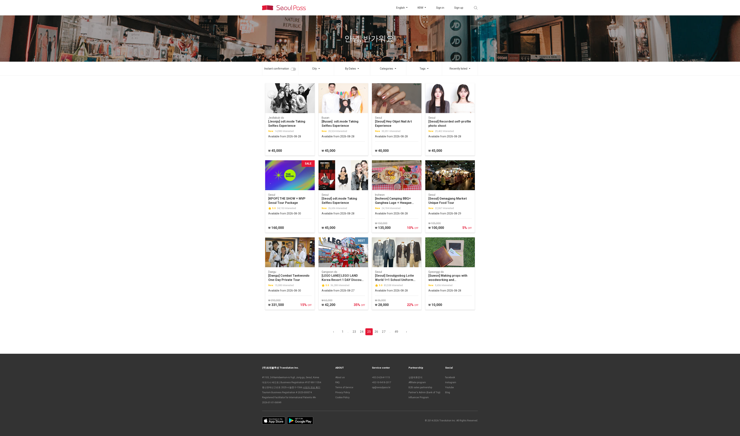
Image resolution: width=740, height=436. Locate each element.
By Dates (350, 68)
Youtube (449, 387)
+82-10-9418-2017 (381, 382)
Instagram (450, 382)
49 (396, 332)
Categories (386, 68)
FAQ (337, 382)
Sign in (440, 7)
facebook (450, 377)
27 (383, 332)
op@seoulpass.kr (381, 387)
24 (361, 332)
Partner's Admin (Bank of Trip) (424, 392)
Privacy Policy (342, 392)
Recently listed (458, 68)
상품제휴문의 (415, 377)
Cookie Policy (342, 397)
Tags (423, 68)
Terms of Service (344, 387)
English (400, 7)
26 (376, 332)
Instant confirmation (276, 68)
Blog (447, 392)
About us (340, 377)
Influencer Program (419, 397)
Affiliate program (417, 382)
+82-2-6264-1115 (381, 377)
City (314, 68)
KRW (421, 7)
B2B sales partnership (420, 387)
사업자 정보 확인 (311, 387)
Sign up (458, 7)
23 (354, 332)
